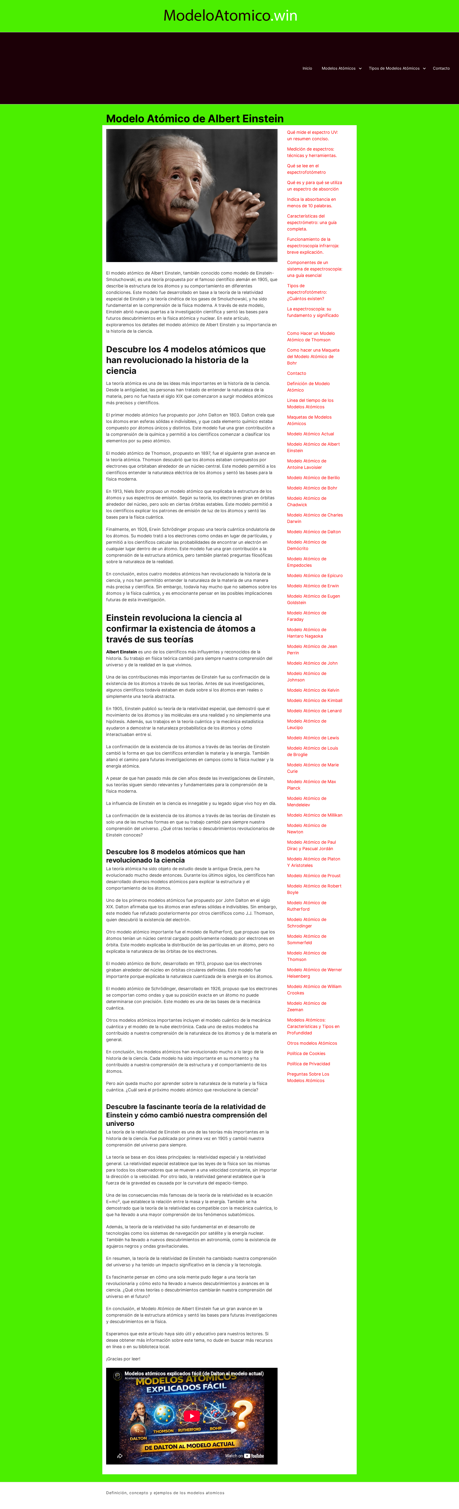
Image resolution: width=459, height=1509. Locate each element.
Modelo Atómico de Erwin (313, 585)
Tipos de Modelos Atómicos (394, 68)
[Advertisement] (146, 68)
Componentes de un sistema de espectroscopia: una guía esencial (314, 269)
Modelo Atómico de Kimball (314, 700)
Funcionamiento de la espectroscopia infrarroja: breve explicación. (313, 246)
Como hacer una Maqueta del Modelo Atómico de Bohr (313, 356)
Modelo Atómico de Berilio (313, 477)
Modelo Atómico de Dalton (314, 531)
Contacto (441, 68)
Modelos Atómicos (338, 68)
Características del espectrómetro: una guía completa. (312, 222)
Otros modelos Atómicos (312, 1043)
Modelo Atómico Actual (310, 433)
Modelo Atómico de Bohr (312, 487)
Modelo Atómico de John (312, 663)
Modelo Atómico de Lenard (314, 710)
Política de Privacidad (308, 1063)
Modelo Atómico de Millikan (315, 815)
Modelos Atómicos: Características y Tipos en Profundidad (313, 1026)
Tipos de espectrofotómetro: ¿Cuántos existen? (307, 292)
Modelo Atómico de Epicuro (315, 575)
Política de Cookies (306, 1053)
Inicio (307, 68)
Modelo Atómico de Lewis (313, 737)
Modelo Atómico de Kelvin (313, 690)
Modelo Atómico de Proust (314, 875)
